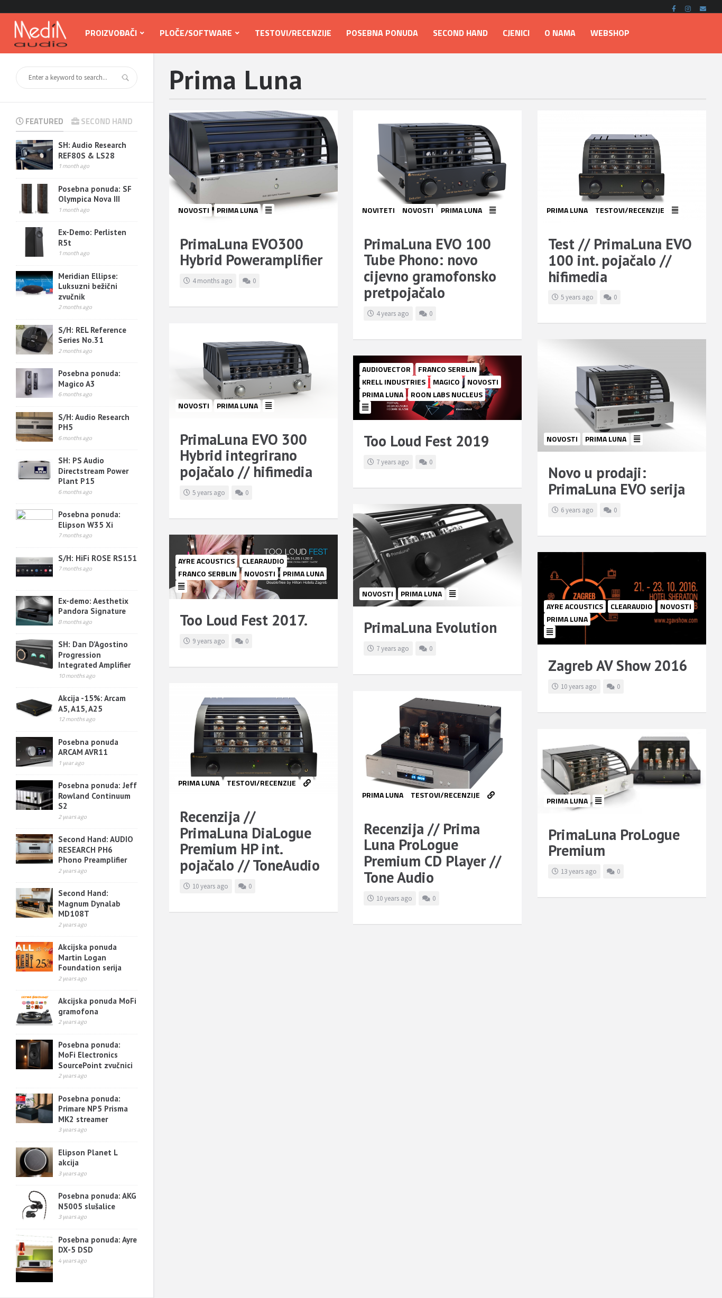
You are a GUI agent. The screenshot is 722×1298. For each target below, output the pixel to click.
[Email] (703, 7)
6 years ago (577, 510)
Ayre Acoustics (206, 560)
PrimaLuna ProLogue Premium (614, 843)
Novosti (193, 210)
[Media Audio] (40, 33)
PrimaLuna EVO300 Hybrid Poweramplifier (251, 252)
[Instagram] (687, 7)
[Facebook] (674, 7)
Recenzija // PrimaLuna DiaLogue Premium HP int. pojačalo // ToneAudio (250, 841)
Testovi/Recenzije (629, 210)
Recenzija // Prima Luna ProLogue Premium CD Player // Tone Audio (432, 853)
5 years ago (577, 297)
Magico (446, 381)
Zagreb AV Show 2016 (618, 665)
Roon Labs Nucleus (447, 394)
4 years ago (392, 313)
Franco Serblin (447, 369)
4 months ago (212, 280)
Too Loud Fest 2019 (426, 441)
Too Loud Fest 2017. (244, 620)
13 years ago (579, 871)
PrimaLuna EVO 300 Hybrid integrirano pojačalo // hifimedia (246, 455)
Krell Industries (393, 381)
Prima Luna (237, 210)
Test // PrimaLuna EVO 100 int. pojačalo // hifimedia (620, 260)
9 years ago (208, 641)
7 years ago (392, 461)
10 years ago (579, 686)
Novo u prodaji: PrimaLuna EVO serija (616, 481)
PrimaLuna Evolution (430, 627)
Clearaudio (263, 560)
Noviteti (378, 210)
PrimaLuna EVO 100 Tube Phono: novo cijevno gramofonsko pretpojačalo (430, 268)
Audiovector (386, 369)
